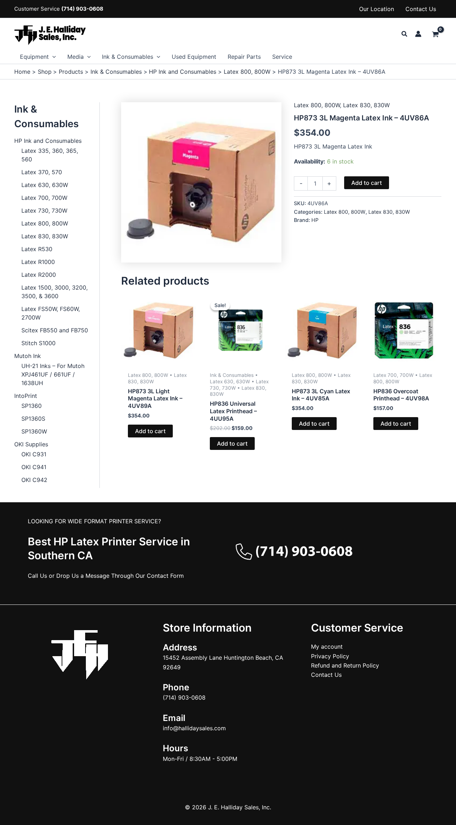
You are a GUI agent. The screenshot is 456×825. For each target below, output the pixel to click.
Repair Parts (244, 56)
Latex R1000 (38, 261)
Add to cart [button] (150, 431)
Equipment (34, 56)
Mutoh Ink (27, 355)
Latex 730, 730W (44, 210)
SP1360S (33, 418)
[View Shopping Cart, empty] (435, 34)
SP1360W (34, 431)
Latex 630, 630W (44, 184)
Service (282, 56)
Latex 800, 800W (44, 223)
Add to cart (366, 182)
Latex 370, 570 (41, 172)
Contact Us (420, 8)
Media (75, 56)
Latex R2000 (38, 274)
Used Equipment (194, 56)
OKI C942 (34, 479)
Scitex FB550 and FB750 (54, 330)
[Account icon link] (418, 34)
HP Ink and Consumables (48, 140)
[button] (404, 34)
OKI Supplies (31, 444)
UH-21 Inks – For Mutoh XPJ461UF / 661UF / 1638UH (52, 374)
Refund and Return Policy (345, 665)
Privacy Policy (330, 656)
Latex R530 (36, 249)
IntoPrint (25, 395)
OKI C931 (33, 454)
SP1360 (31, 405)
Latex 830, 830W (44, 236)
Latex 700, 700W (44, 197)
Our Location (376, 8)
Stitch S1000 (38, 343)
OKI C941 (33, 467)
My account (327, 646)
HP (314, 220)
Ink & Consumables (127, 56)
